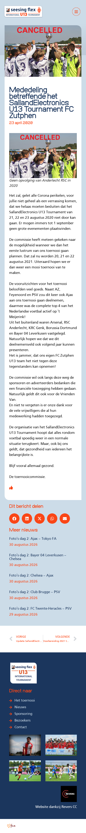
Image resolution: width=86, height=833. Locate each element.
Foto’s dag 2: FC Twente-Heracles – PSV (40, 609)
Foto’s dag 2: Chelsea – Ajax (31, 575)
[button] (14, 518)
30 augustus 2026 (23, 545)
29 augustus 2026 (23, 615)
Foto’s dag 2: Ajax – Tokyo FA (32, 539)
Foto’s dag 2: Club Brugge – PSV (34, 592)
